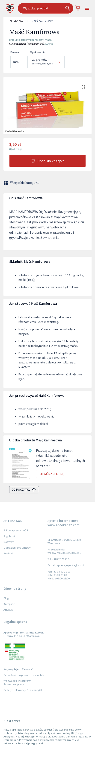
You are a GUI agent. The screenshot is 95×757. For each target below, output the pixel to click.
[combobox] (45, 8)
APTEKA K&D (17, 20)
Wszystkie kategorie (24, 183)
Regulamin (9, 536)
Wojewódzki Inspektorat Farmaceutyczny (17, 682)
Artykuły (8, 609)
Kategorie (9, 604)
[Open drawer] (87, 8)
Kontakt (8, 553)
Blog (6, 598)
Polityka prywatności (15, 530)
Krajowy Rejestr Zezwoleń (18, 669)
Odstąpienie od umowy (17, 547)
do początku (21, 490)
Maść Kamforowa (42, 20)
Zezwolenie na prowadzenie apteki (24, 675)
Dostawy (8, 542)
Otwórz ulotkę (51, 474)
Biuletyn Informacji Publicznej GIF (23, 690)
